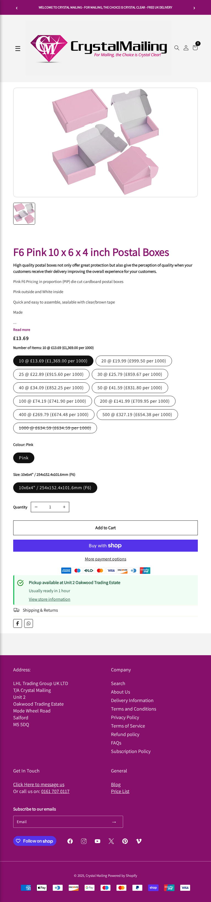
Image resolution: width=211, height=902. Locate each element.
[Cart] (195, 48)
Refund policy (125, 734)
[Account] (186, 48)
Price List (120, 791)
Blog (116, 784)
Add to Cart (105, 528)
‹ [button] (17, 7)
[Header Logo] (98, 74)
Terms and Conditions (133, 709)
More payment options (105, 559)
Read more (21, 329)
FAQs (116, 743)
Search (118, 683)
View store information (49, 599)
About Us (120, 692)
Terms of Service (128, 726)
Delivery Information (132, 700)
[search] (176, 48)
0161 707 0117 (55, 791)
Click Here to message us (38, 784)
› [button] (194, 7)
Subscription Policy (131, 751)
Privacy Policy (125, 717)
